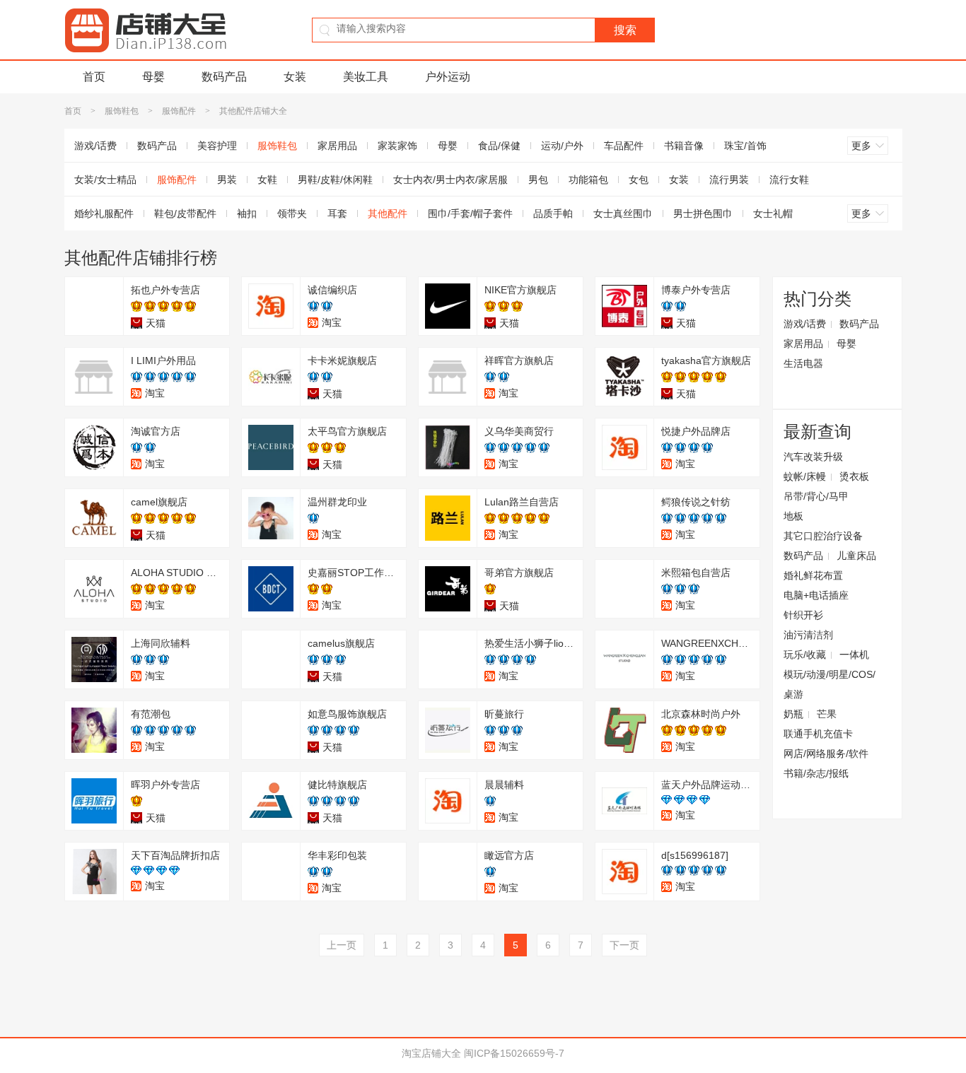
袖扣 (247, 213)
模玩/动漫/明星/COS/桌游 (829, 684)
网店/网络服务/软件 (826, 753)
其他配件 (387, 213)
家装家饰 (397, 145)
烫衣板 (854, 476)
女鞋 (267, 179)
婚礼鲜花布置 (813, 575)
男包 (538, 179)
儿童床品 (856, 555)
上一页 (341, 945)
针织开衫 (803, 615)
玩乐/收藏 (805, 654)
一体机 (854, 654)
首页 (94, 77)
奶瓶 (793, 714)
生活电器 (803, 363)
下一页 (624, 945)
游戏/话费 (95, 145)
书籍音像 (684, 145)
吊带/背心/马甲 (816, 496)
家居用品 (337, 145)
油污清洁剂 (808, 634)
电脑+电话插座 (816, 595)
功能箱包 (588, 179)
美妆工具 (365, 77)
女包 (638, 179)
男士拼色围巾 (703, 213)
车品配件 (624, 145)
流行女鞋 (789, 179)
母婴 (153, 77)
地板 (793, 516)
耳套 (337, 213)
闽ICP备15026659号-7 (514, 1053)
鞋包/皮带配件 (185, 213)
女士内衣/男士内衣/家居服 (450, 179)
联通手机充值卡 (818, 733)
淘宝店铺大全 (431, 1053)
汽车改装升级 (813, 456)
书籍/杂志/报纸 (816, 773)
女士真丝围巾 (623, 213)
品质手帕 (553, 213)
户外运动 (447, 77)
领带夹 (292, 213)
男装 (227, 179)
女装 (295, 77)
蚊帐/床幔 (805, 476)
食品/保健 (499, 145)
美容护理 (217, 145)
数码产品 (224, 77)
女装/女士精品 (105, 179)
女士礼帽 (773, 213)
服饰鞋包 (122, 111)
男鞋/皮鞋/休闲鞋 (335, 179)
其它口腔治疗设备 (823, 535)
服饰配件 (179, 111)
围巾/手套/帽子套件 (470, 213)
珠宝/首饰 (745, 145)
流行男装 (729, 179)
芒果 (827, 714)
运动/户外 (562, 145)
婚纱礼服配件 (104, 213)
